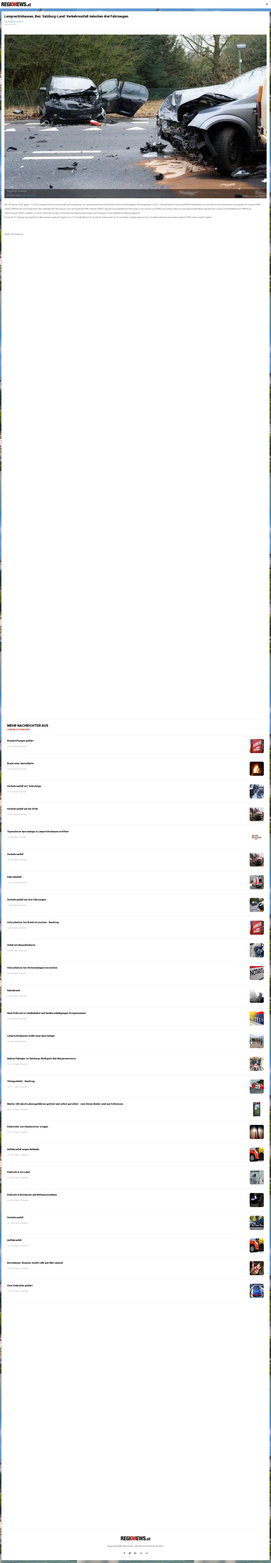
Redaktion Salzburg (15, 22)
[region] (135, 350)
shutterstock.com (28, 195)
